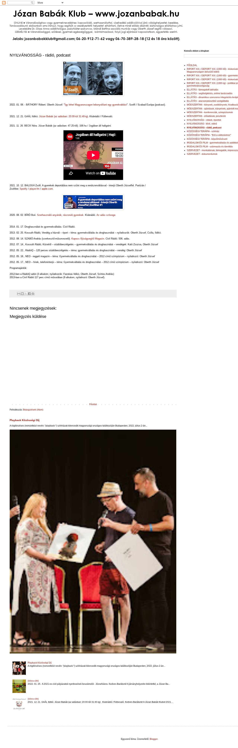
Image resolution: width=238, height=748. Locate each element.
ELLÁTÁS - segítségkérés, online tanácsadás (209, 93)
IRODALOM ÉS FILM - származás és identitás (210, 146)
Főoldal (93, 404)
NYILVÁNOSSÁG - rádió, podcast (204, 127)
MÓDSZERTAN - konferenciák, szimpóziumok (210, 112)
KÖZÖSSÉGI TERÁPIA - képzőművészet (207, 139)
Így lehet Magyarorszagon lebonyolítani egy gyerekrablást (96, 104)
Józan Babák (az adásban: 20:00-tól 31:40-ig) (63, 116)
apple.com (47, 188)
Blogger (153, 739)
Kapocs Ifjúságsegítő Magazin (87, 238)
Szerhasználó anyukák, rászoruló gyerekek (60, 215)
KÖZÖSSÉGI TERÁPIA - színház (203, 131)
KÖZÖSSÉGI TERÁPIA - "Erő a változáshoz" (209, 135)
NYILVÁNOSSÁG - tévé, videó (202, 123)
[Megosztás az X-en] (26, 293)
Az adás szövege (106, 215)
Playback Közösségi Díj (24, 420)
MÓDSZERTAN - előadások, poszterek (206, 116)
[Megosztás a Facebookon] (29, 293)
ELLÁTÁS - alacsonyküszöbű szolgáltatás (208, 101)
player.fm (34, 188)
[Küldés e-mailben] (19, 293)
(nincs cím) (33, 681)
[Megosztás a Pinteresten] (33, 293)
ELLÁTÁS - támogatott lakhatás (202, 89)
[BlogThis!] (22, 293)
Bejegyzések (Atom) (33, 409)
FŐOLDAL (192, 65)
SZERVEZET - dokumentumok (202, 154)
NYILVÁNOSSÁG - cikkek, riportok (204, 120)
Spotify (23, 188)
